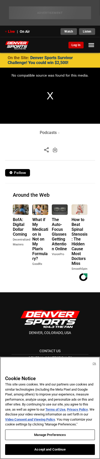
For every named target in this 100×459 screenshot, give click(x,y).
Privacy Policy (77, 409)
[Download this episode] (55, 149)
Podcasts (48, 132)
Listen (87, 31)
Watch (68, 31)
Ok (94, 363)
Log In (76, 45)
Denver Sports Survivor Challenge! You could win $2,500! (40, 60)
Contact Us (50, 351)
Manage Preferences (50, 435)
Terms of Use (55, 409)
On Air (25, 31)
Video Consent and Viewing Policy (30, 419)
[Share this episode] (46, 149)
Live (11, 31)
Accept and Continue (49, 449)
